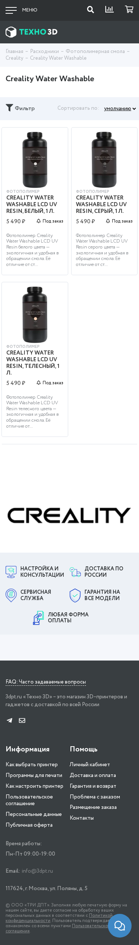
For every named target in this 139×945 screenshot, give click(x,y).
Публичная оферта (29, 825)
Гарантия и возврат (93, 786)
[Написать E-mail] (22, 721)
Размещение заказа (93, 807)
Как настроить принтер (34, 786)
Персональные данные (34, 814)
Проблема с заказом (95, 797)
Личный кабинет (90, 765)
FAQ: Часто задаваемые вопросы (46, 682)
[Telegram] (9, 721)
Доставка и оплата (93, 775)
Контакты (82, 818)
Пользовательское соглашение (29, 800)
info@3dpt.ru (37, 871)
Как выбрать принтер (32, 765)
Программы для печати (34, 775)
